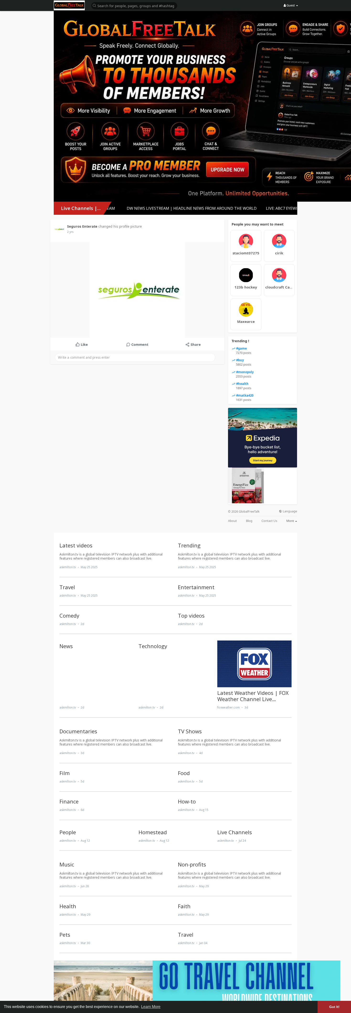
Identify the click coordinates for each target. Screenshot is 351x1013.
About (232, 520)
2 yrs (70, 232)
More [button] (290, 521)
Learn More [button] (150, 1007)
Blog (249, 520)
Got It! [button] (334, 1007)
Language (289, 511)
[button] (134, 5)
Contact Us (269, 520)
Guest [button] (291, 5)
